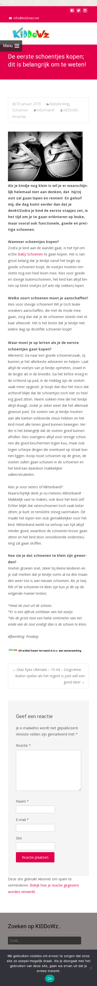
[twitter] (78, 11)
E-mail (22, 819)
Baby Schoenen (30, 254)
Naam (22, 801)
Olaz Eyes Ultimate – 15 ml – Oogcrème (46, 669)
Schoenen (20, 110)
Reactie (23, 745)
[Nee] (90, 967)
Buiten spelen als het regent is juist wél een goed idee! (50, 678)
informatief (45, 110)
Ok (50, 979)
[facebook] (72, 11)
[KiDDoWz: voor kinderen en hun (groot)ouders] (26, 32)
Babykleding (59, 103)
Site (19, 838)
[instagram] (85, 11)
